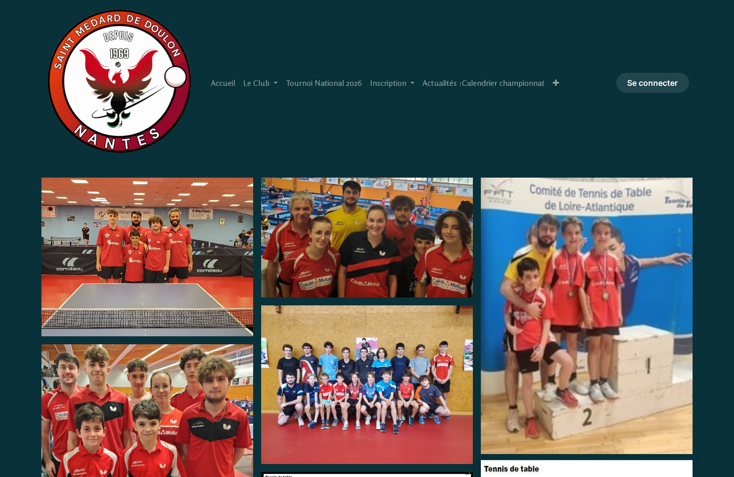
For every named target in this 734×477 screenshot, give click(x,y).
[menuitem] (223, 83)
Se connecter (652, 83)
